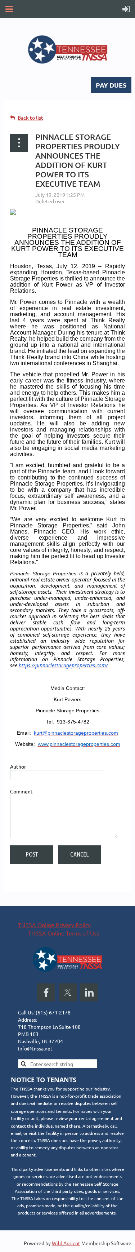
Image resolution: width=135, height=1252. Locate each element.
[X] (68, 992)
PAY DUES (111, 85)
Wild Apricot (66, 1243)
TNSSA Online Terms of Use (64, 933)
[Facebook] (46, 992)
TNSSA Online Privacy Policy (54, 924)
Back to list (30, 117)
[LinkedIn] (89, 992)
